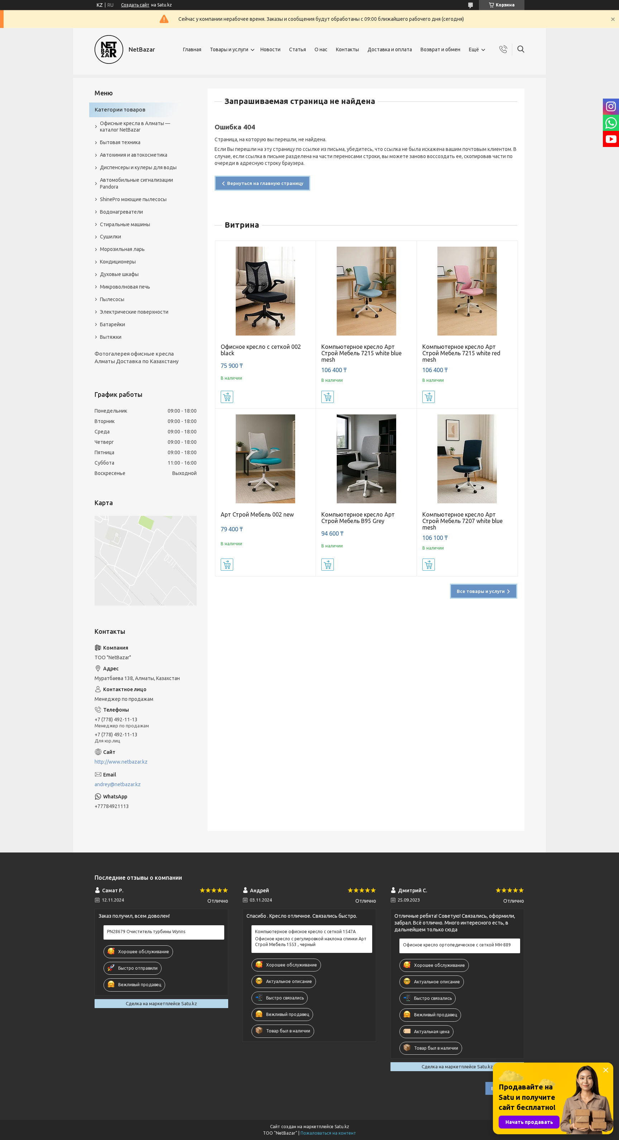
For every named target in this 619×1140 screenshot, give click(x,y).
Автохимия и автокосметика (133, 155)
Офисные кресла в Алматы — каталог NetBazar (135, 126)
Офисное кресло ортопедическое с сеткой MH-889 (457, 944)
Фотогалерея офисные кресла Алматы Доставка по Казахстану (136, 357)
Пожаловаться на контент (328, 1133)
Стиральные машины (125, 224)
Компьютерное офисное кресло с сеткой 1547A (305, 931)
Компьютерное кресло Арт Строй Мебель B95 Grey (358, 517)
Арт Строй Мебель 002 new (257, 514)
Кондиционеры (118, 262)
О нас (321, 49)
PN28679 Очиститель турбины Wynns (146, 931)
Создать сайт (135, 5)
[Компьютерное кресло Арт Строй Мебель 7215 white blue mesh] (366, 291)
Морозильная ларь (122, 249)
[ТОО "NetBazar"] (109, 49)
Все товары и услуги (481, 591)
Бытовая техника (120, 142)
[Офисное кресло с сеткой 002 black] (265, 291)
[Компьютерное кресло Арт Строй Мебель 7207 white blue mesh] (467, 459)
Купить (227, 397)
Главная (192, 49)
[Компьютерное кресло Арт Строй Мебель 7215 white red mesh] (467, 291)
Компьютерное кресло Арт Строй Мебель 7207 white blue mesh (462, 521)
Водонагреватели (121, 212)
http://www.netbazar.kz (121, 762)
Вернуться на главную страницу (265, 183)
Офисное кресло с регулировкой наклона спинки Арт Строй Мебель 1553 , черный (310, 941)
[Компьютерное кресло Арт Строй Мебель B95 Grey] (366, 459)
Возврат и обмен (440, 49)
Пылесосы (112, 299)
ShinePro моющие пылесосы (133, 199)
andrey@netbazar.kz (118, 784)
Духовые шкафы (119, 274)
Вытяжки (110, 337)
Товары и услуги (229, 49)
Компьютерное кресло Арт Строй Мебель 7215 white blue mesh (361, 353)
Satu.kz (342, 1126)
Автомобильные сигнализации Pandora (136, 183)
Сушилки (110, 236)
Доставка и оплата (390, 49)
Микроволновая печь (125, 287)
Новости (270, 49)
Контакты (347, 49)
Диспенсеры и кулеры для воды (138, 167)
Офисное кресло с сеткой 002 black (261, 349)
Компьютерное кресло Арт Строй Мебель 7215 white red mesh (461, 353)
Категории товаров (120, 109)
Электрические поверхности (134, 312)
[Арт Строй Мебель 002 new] (265, 459)
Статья (297, 49)
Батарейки (112, 324)
